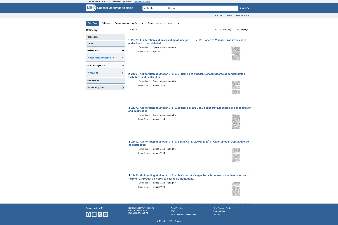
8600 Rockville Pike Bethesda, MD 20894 (138, 211)
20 (242, 29)
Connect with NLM (94, 208)
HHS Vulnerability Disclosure (184, 214)
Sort (222, 29)
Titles (90, 43)
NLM (158, 221)
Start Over (92, 23)
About (218, 15)
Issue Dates (93, 80)
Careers (216, 214)
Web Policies (177, 208)
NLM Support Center (222, 208)
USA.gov (178, 221)
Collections (92, 37)
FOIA (173, 211)
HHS (170, 221)
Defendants (93, 50)
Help (229, 15)
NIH (164, 221)
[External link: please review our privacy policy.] (88, 214)
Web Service (242, 15)
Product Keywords (96, 65)
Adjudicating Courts (97, 87)
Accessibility (219, 211)
